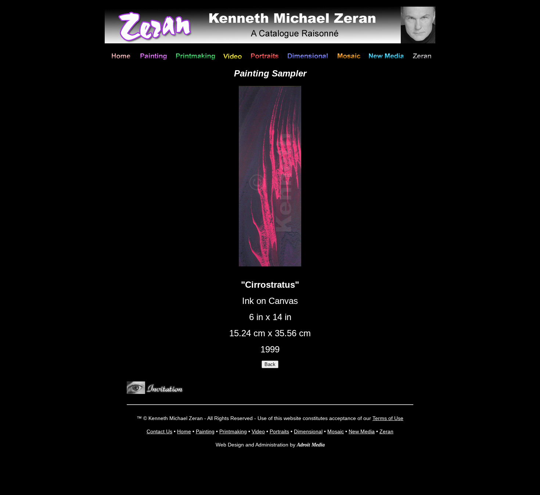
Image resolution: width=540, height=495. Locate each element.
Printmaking (233, 431)
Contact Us (159, 431)
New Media (362, 431)
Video (258, 431)
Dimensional (308, 431)
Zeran (386, 431)
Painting (205, 431)
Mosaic (335, 431)
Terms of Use (387, 418)
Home (184, 431)
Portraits (279, 431)
